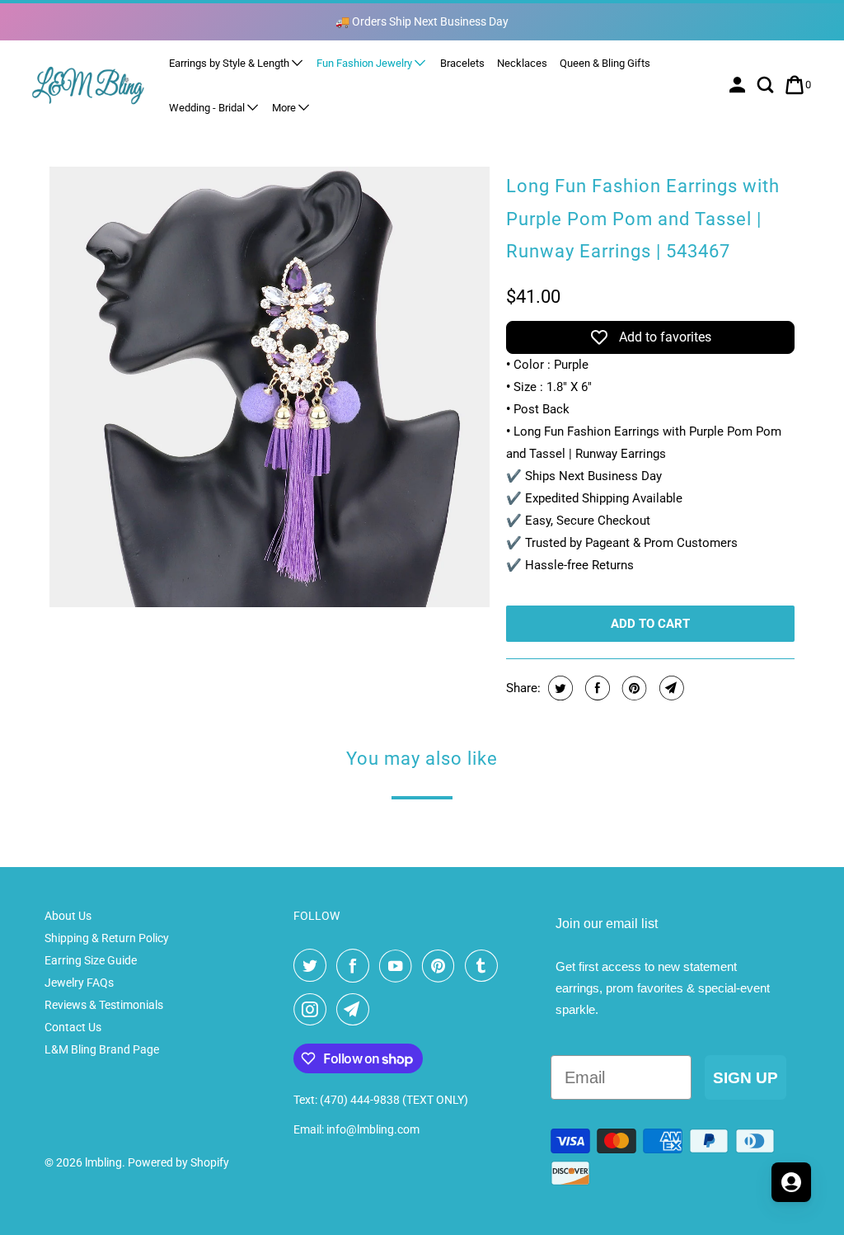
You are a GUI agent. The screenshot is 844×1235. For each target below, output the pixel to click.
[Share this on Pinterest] (632, 688)
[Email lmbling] (356, 1009)
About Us (68, 915)
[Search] (767, 84)
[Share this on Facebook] (595, 688)
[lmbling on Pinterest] (442, 966)
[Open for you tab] (791, 1182)
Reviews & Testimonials (104, 1004)
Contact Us (73, 1027)
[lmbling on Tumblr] (484, 966)
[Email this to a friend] (669, 688)
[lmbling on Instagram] (313, 1009)
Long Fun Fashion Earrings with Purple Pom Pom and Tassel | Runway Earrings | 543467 (643, 219)
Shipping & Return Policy (107, 938)
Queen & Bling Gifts (605, 63)
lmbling (103, 1162)
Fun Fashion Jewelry (365, 63)
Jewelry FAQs (79, 982)
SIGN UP (745, 1078)
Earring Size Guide (91, 960)
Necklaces (522, 63)
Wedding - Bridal (208, 107)
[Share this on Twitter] (558, 688)
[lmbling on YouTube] (399, 966)
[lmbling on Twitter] (313, 966)
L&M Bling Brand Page (102, 1049)
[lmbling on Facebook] (356, 966)
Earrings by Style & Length (230, 63)
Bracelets (462, 63)
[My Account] (739, 84)
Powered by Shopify (178, 1162)
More (285, 107)
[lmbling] (88, 84)
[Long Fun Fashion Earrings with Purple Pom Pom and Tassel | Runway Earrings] (269, 387)
